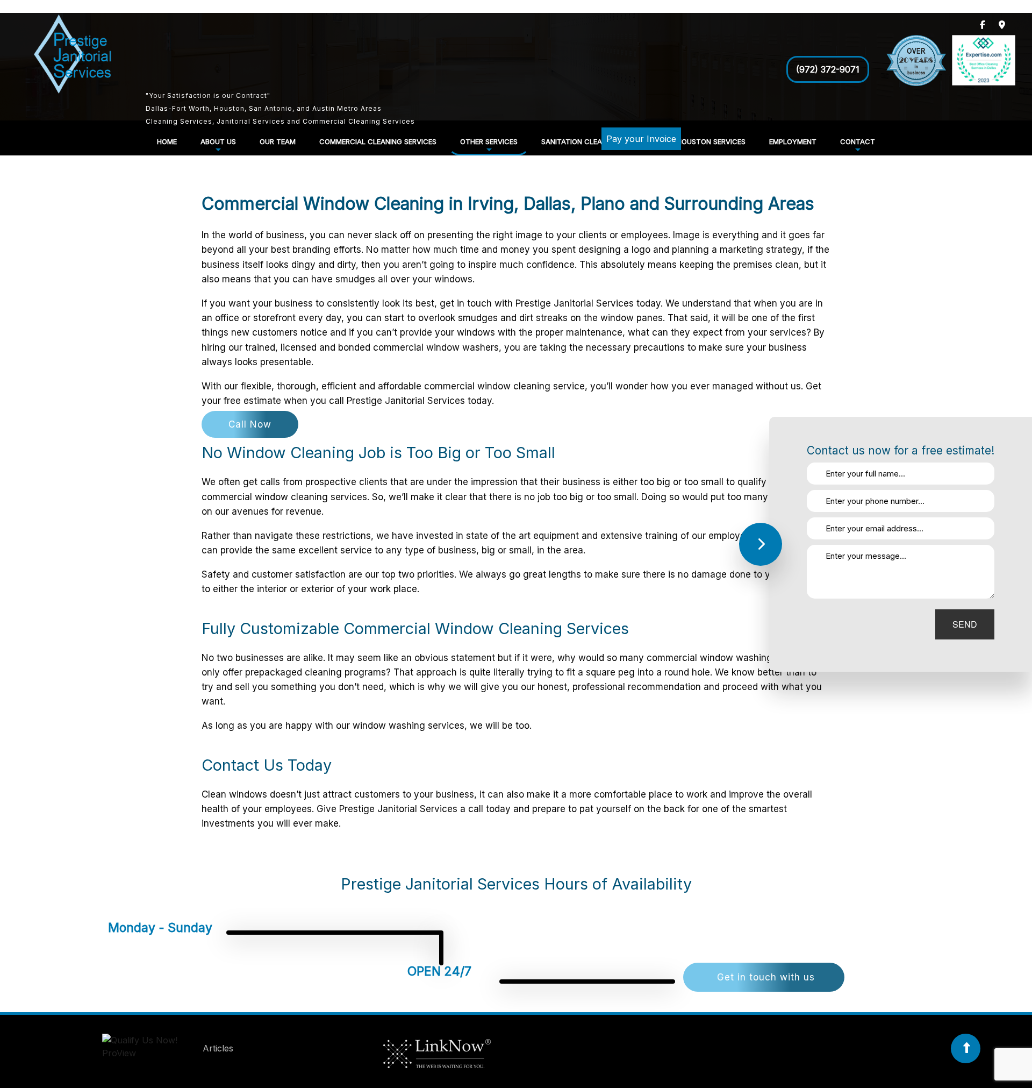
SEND (964, 624)
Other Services (489, 141)
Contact (857, 141)
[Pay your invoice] (632, 155)
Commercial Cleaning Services (377, 141)
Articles (218, 1048)
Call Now (249, 424)
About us (218, 141)
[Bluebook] (151, 1048)
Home (167, 141)
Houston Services (711, 141)
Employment (792, 141)
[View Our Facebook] (982, 24)
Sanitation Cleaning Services (597, 141)
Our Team (278, 141)
